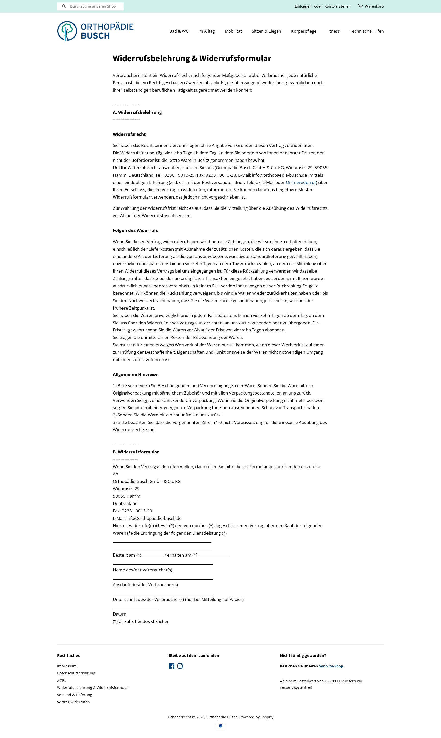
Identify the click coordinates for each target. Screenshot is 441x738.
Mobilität (233, 31)
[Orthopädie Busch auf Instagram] (180, 667)
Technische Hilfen (367, 31)
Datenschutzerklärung (76, 673)
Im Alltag (206, 31)
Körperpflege (303, 31)
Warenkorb (374, 6)
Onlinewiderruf (301, 182)
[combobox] (90, 6)
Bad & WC (178, 31)
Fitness (333, 31)
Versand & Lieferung (74, 694)
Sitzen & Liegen (266, 31)
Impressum (67, 665)
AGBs (61, 680)
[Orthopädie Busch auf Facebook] (172, 667)
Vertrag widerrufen (73, 701)
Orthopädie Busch (222, 717)
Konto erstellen (338, 6)
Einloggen (303, 6)
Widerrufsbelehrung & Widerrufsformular (93, 687)
